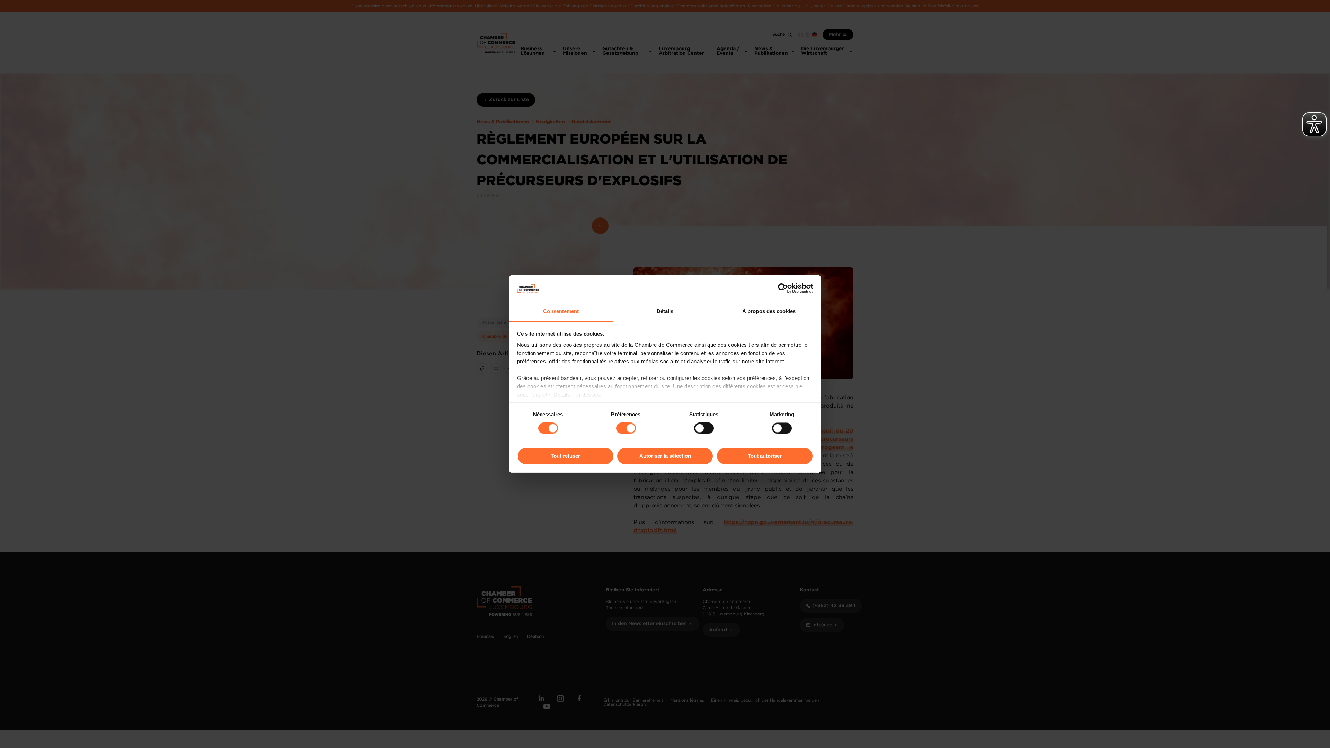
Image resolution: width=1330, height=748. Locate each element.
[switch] (626, 428)
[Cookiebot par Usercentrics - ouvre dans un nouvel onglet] (783, 288)
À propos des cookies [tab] (769, 311)
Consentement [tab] (561, 311)
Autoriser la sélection (665, 456)
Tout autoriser (765, 456)
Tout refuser (565, 456)
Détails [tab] (665, 311)
